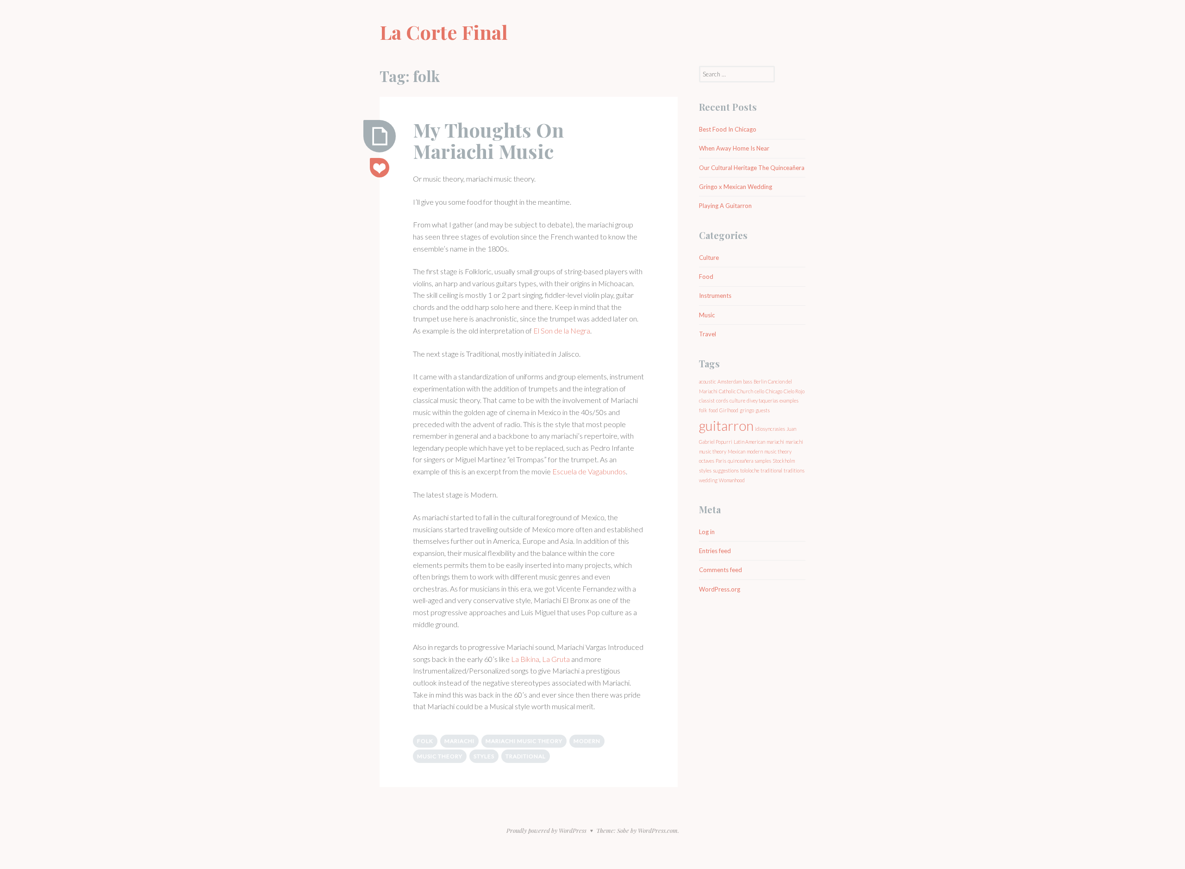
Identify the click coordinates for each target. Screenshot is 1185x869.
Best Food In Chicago (727, 129)
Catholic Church (736, 391)
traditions (794, 470)
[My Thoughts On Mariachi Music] (379, 136)
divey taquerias (762, 400)
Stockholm (784, 461)
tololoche (749, 470)
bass (747, 381)
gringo (747, 410)
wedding (708, 480)
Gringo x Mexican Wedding (735, 186)
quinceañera (740, 461)
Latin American (749, 442)
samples (763, 461)
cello (759, 391)
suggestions (726, 470)
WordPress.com (658, 830)
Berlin (760, 381)
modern (587, 740)
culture (737, 400)
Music (707, 315)
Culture (709, 257)
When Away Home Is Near (734, 148)
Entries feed (715, 550)
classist (707, 400)
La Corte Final (444, 32)
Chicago (774, 391)
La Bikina (525, 659)
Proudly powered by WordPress (546, 830)
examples (789, 400)
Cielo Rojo (794, 391)
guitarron (726, 425)
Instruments (715, 295)
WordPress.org (719, 589)
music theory (439, 756)
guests (762, 410)
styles (484, 756)
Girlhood (728, 410)
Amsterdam (729, 381)
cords (722, 400)
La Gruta (556, 659)
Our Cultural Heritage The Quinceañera (752, 167)
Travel (707, 334)
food (713, 410)
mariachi (459, 740)
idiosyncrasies (770, 429)
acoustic (707, 381)
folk (425, 740)
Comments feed (720, 569)
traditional (525, 756)
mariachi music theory (524, 740)
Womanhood (732, 480)
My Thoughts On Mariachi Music (488, 140)
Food (706, 276)
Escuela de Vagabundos (589, 471)
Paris (721, 461)
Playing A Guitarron (725, 205)
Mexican (736, 451)
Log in (707, 531)
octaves (706, 461)
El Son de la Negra (561, 330)
